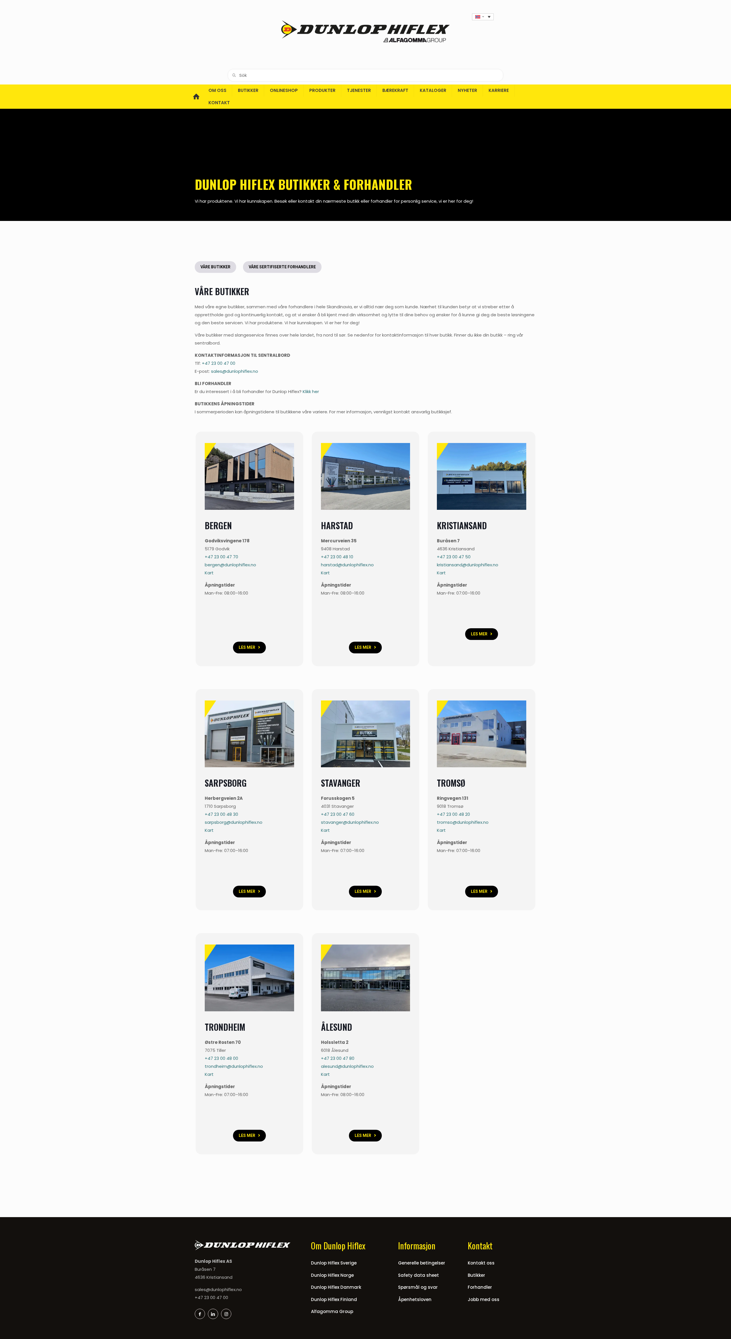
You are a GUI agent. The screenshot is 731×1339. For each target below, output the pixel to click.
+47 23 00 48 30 (221, 814)
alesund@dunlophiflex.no (347, 1066)
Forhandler (480, 1287)
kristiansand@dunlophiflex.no (467, 565)
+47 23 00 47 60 (337, 814)
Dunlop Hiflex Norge (332, 1275)
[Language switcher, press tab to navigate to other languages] (483, 16)
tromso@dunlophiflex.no (463, 822)
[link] (249, 476)
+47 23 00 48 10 (337, 557)
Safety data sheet (418, 1275)
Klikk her (311, 391)
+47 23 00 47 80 (337, 1058)
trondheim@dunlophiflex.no (234, 1066)
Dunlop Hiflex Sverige (334, 1263)
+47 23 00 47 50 (454, 557)
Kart (209, 573)
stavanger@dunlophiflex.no (350, 822)
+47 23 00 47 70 (221, 557)
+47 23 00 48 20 (453, 814)
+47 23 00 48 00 (221, 1058)
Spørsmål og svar (418, 1287)
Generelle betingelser (421, 1263)
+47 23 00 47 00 (218, 363)
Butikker (476, 1275)
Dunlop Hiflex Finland (334, 1299)
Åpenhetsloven (414, 1299)
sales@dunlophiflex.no (218, 1289)
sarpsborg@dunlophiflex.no (233, 822)
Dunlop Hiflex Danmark (336, 1287)
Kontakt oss (481, 1263)
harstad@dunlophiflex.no (347, 565)
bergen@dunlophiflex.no (230, 565)
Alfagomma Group (332, 1311)
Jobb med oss (483, 1299)
